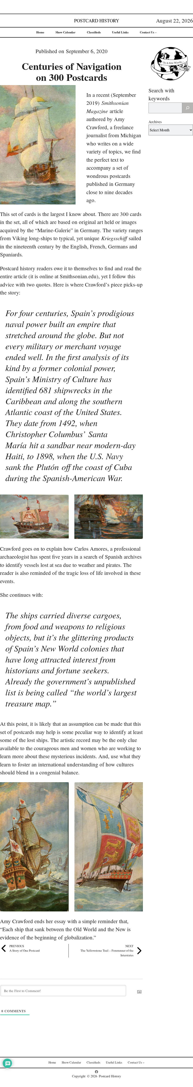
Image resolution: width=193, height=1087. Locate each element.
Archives (155, 121)
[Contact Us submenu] (156, 32)
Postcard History (96, 20)
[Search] (187, 107)
